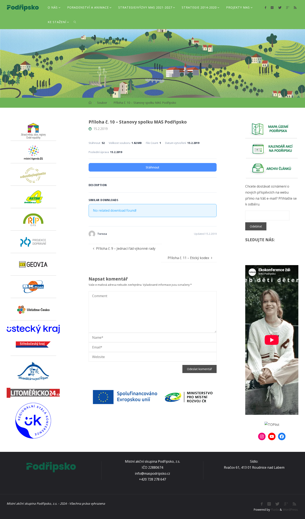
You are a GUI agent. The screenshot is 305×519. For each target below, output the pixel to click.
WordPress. (290, 510)
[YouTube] (272, 436)
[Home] (90, 103)
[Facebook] (265, 7)
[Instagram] (272, 7)
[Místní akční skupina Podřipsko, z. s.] (22, 7)
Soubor (102, 103)
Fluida (274, 510)
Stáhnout (152, 167)
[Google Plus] (288, 7)
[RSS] (295, 7)
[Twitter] (280, 7)
